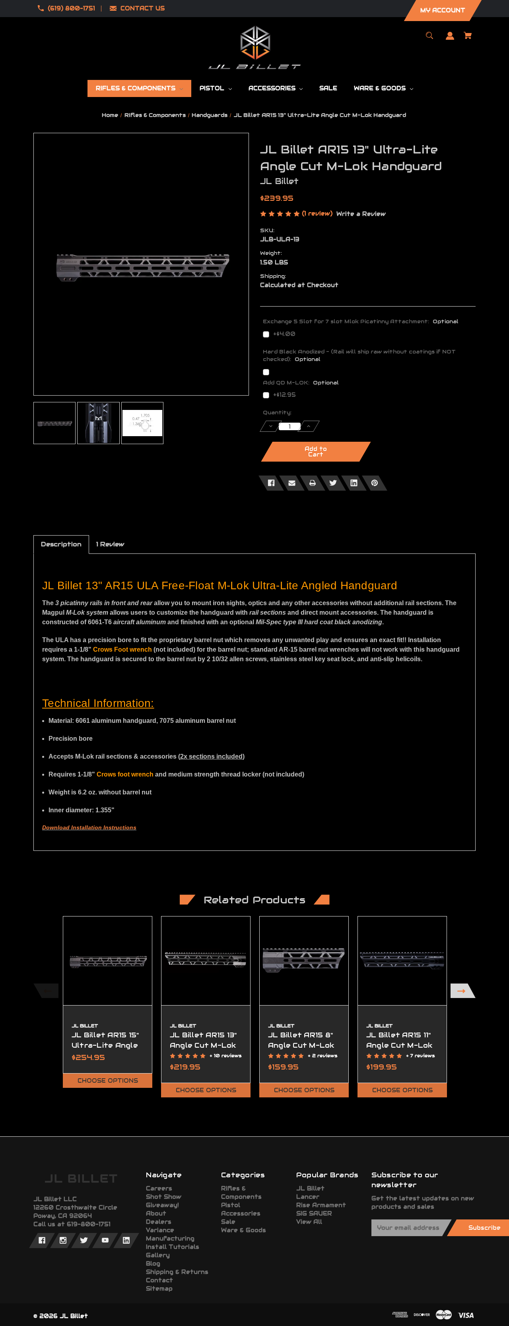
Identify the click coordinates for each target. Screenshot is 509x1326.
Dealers (158, 1221)
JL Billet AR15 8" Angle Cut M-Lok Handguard (301, 1045)
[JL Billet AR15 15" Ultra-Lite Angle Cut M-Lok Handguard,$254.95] (107, 960)
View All (309, 1221)
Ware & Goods (243, 1230)
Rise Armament (321, 1205)
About (156, 1213)
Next (463, 990)
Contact (159, 1280)
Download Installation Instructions (89, 827)
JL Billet (310, 1188)
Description (61, 544)
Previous (45, 990)
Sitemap (159, 1288)
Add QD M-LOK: (301, 382)
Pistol (230, 1205)
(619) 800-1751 (71, 8)
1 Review (110, 544)
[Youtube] (105, 1240)
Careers (159, 1188)
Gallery (158, 1255)
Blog (153, 1263)
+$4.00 (284, 334)
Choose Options (108, 1080)
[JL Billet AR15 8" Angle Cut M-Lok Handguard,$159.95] (304, 960)
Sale (228, 1221)
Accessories (240, 1213)
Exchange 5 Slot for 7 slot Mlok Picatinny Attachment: (360, 321)
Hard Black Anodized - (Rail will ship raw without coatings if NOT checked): (359, 355)
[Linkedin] (354, 483)
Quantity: (277, 412)
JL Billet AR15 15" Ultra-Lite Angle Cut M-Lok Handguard (105, 1050)
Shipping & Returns (177, 1272)
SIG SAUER (314, 1213)
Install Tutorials (172, 1246)
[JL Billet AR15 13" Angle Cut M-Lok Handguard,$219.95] (205, 960)
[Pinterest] (375, 483)
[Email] (292, 483)
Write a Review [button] (361, 213)
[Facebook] (271, 483)
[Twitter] (333, 483)
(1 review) (318, 213)
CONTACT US (142, 8)
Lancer (307, 1196)
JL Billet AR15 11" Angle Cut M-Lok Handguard (399, 1045)
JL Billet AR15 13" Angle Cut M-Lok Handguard (203, 1045)
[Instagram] (63, 1240)
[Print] (313, 483)
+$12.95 (284, 394)
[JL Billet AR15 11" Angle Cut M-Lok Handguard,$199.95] (402, 960)
